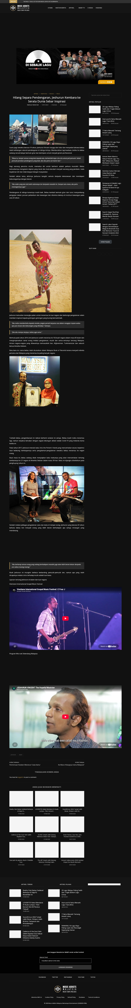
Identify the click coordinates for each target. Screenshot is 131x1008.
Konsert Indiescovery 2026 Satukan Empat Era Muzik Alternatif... (72, 861)
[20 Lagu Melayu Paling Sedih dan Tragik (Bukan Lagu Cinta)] (95, 109)
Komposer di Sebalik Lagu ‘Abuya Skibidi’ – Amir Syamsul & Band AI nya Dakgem (111, 186)
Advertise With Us (36, 997)
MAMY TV (82, 8)
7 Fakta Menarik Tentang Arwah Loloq (111, 132)
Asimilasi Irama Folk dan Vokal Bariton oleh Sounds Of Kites (111, 173)
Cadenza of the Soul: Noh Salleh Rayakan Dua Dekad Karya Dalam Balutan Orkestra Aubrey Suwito (32, 934)
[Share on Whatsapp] (54, 110)
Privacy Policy (60, 997)
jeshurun (13, 754)
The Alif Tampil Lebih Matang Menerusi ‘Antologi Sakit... (47, 861)
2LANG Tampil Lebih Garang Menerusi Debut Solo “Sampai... (47, 836)
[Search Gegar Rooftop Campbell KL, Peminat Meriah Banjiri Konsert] (95, 215)
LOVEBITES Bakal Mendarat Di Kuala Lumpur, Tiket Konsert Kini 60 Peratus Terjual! (33, 906)
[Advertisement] (65, 31)
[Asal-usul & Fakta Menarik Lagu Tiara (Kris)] (95, 122)
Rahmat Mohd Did (33, 105)
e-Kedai (90, 8)
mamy (20, 754)
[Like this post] (42, 110)
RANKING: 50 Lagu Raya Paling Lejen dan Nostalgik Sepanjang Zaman (111, 145)
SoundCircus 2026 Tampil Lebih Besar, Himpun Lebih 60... (72, 810)
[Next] (21, 1)
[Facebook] (108, 8)
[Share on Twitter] (50, 110)
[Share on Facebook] (46, 110)
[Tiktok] (117, 8)
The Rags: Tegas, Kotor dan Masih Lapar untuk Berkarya (40, 1)
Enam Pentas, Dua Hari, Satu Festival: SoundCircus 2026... (72, 836)
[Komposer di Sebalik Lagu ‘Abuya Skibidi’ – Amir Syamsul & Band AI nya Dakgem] (95, 186)
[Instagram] (113, 8)
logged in (21, 777)
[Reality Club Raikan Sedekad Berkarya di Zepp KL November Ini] (21, 799)
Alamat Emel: (44, 957)
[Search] (121, 8)
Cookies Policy (49, 997)
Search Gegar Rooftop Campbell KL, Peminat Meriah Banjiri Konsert (110, 214)
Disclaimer (82, 997)
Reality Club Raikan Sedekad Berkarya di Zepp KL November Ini (33, 892)
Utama (50, 8)
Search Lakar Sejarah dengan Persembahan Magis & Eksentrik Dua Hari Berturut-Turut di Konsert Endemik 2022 (110, 228)
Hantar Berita (60, 8)
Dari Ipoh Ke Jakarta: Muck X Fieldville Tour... (21, 861)
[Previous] (19, 1)
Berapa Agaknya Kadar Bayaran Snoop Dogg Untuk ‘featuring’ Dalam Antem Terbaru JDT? (111, 201)
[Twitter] (110, 8)
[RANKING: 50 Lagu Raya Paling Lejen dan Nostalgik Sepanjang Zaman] (95, 145)
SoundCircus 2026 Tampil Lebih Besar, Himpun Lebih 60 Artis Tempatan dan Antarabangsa (32, 920)
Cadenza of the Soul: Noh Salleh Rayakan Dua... (21, 836)
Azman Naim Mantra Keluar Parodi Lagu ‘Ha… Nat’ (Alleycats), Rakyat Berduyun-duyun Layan (111, 159)
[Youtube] (115, 8)
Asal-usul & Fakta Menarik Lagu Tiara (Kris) (111, 120)
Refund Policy (72, 997)
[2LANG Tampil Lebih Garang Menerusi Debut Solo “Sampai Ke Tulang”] (47, 824)
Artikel (71, 8)
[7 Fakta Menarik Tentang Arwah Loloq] (95, 133)
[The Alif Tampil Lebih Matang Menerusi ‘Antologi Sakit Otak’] (47, 850)
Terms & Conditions (94, 997)
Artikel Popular (105, 242)
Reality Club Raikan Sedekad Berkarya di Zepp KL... (21, 810)
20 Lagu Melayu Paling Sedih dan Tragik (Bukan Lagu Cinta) (111, 109)
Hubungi (99, 8)
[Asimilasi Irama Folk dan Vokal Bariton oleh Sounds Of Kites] (95, 174)
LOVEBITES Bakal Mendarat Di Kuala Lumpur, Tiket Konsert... (46, 810)
